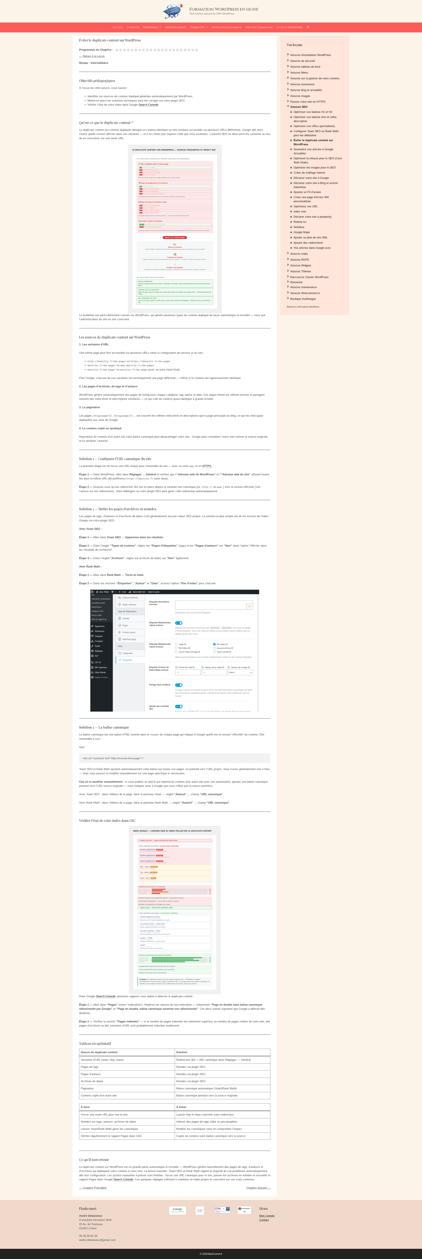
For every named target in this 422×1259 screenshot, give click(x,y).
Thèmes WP (197, 27)
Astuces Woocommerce (305, 293)
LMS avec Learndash (258, 27)
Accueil (117, 27)
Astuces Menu (299, 72)
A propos (133, 27)
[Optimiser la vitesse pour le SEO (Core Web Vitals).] (140, 50)
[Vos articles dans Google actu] (196, 50)
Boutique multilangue (303, 298)
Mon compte (266, 1215)
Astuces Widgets (300, 265)
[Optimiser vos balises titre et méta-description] (121, 50)
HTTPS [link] (206, 466)
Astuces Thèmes (300, 271)
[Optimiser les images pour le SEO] (144, 50)
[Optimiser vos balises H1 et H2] (117, 50)
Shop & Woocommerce (226, 27)
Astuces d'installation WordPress (310, 55)
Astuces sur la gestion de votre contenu (314, 78)
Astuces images (300, 96)
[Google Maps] (186, 50)
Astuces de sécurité (302, 61)
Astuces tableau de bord (305, 66)
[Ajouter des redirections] (193, 50)
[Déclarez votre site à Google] (151, 50)
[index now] (170, 50)
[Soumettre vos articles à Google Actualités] (136, 50)
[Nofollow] (182, 50)
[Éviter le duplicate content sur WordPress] (133, 50)
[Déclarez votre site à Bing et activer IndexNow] (155, 50)
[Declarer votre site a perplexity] (174, 50)
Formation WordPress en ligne (223, 9)
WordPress (150, 27)
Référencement (175, 27)
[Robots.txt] (178, 50)
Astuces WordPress (289, 27)
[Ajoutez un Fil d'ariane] (159, 50)
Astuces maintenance (303, 287)
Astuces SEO (298, 106)
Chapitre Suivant (258, 1187)
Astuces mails (299, 253)
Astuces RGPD (299, 259)
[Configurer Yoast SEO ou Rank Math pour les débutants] (129, 50)
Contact (264, 1219)
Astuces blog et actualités (306, 90)
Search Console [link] (148, 104)
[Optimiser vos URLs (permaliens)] (125, 50)
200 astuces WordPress (308, 307)
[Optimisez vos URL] (167, 50)
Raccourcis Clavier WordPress (309, 277)
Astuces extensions (302, 84)
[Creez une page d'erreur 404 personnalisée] (163, 50)
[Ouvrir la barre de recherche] (307, 27)
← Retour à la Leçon (92, 56)
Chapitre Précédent (92, 1187)
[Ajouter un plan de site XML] (189, 50)
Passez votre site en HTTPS (307, 101)
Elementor (296, 282)
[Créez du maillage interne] (148, 50)
